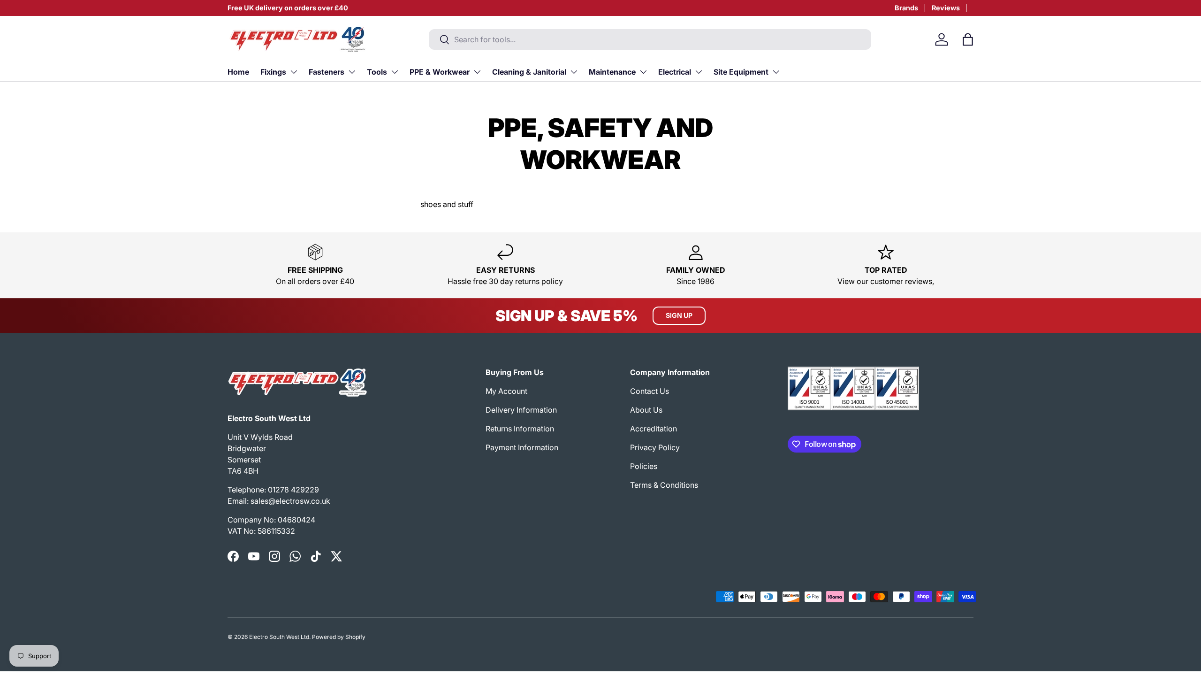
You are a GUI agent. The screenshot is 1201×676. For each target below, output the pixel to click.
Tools (377, 72)
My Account (506, 391)
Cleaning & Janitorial (529, 72)
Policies (643, 466)
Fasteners (326, 72)
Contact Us (649, 391)
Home (238, 72)
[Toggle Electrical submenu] (698, 71)
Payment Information (522, 447)
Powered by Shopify (338, 636)
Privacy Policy (655, 447)
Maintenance (612, 72)
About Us (646, 410)
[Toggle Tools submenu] (394, 71)
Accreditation (653, 428)
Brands (906, 8)
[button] (968, 39)
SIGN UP (679, 315)
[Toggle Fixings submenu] (293, 71)
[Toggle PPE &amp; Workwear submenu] (477, 71)
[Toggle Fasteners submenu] (351, 71)
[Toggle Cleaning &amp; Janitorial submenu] (573, 71)
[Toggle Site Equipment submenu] (776, 71)
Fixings (273, 72)
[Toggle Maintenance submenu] (643, 71)
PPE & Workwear (440, 72)
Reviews (946, 8)
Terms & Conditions (664, 485)
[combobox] (650, 39)
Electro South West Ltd (279, 636)
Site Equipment (741, 72)
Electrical (674, 72)
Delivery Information (521, 410)
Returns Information (520, 428)
